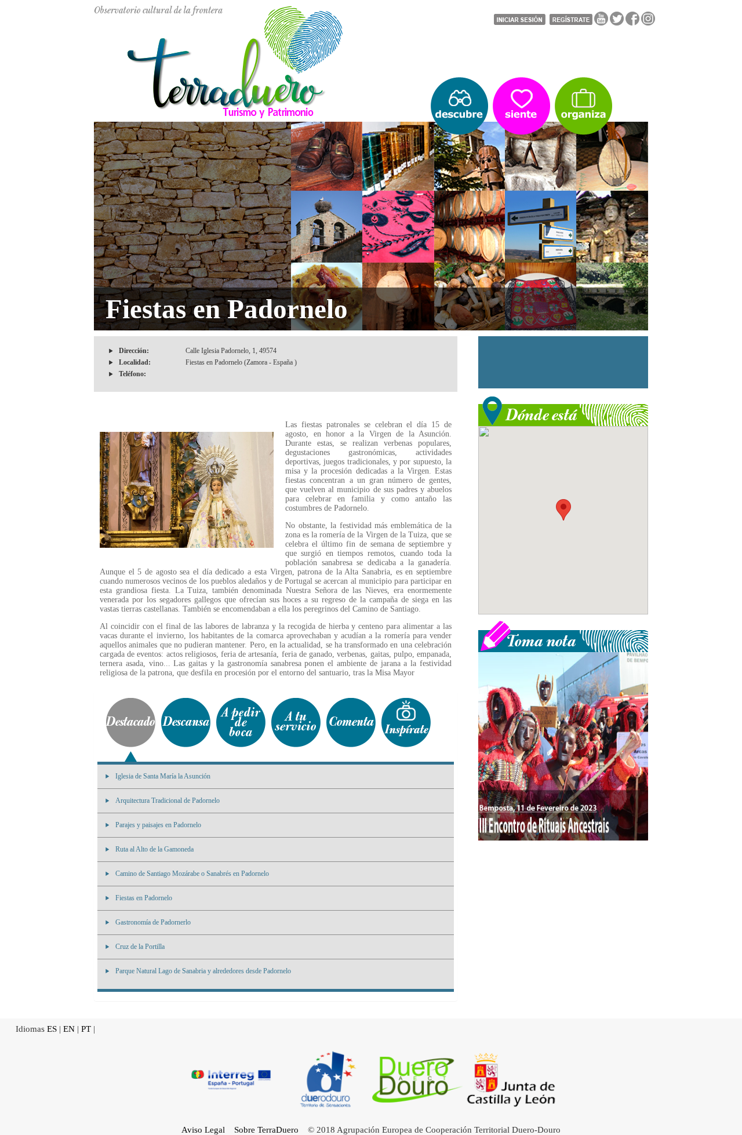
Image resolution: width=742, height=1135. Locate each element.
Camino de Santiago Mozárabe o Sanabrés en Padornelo (192, 874)
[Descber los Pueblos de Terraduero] (459, 106)
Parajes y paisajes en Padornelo (158, 825)
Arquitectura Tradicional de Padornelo (167, 800)
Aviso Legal (203, 1129)
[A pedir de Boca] (240, 722)
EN (69, 1029)
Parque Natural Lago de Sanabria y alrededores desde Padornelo (203, 971)
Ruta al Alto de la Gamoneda (154, 849)
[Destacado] (130, 722)
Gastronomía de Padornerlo (153, 922)
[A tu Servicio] (295, 722)
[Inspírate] (406, 722)
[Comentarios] (351, 722)
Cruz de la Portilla (140, 947)
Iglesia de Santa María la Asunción (162, 776)
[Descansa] (185, 722)
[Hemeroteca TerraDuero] (563, 635)
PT (86, 1029)
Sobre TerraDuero (266, 1129)
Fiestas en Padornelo (143, 898)
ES (52, 1029)
